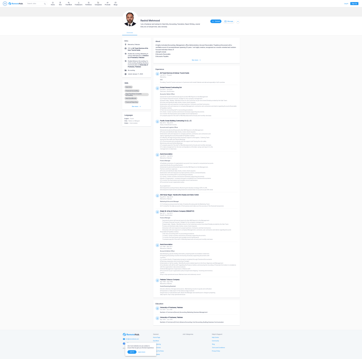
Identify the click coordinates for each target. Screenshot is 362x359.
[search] (36, 4)
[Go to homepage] (15, 3)
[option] (128, 87)
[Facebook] (124, 343)
